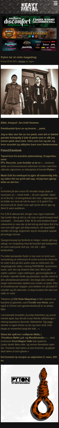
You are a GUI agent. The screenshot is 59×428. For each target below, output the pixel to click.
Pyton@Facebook (11, 150)
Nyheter (21, 61)
